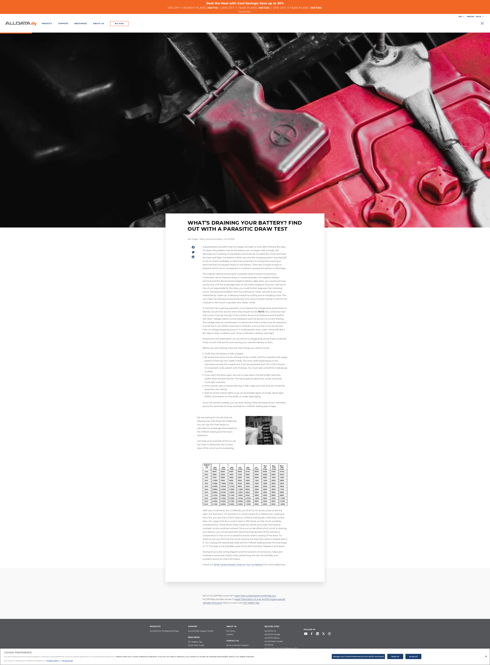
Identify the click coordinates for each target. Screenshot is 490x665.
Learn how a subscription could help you (255, 595)
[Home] (21, 23)
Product (47, 23)
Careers (229, 635)
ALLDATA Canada (272, 635)
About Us (98, 23)
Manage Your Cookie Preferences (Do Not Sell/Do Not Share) (358, 656)
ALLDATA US (270, 631)
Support (63, 23)
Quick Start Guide (196, 645)
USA (460, 17)
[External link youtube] (306, 634)
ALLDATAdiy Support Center (200, 631)
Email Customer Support (237, 645)
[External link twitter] (324, 634)
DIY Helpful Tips (251, 603)
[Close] (486, 656)
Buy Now (119, 24)
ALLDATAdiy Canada (274, 641)
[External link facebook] (312, 634)
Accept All (413, 656)
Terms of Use (67, 661)
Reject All (395, 656)
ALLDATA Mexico (272, 638)
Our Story (230, 631)
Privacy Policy (52, 661)
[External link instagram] (330, 634)
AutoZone (269, 645)
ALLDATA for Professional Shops (164, 631)
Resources (80, 23)
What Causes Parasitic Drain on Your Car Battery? (239, 564)
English (470, 17)
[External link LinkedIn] (318, 634)
